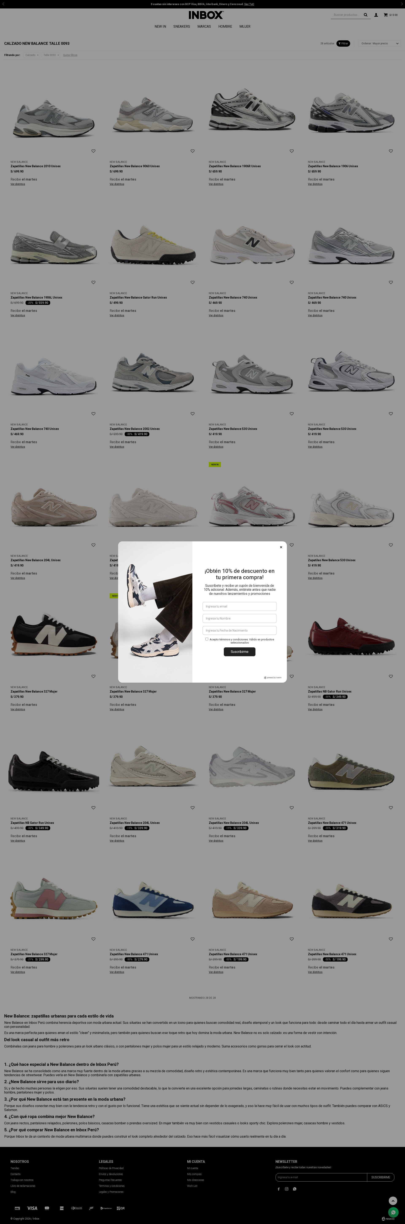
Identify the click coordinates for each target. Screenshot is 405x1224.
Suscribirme (239, 652)
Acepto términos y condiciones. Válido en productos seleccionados (242, 641)
